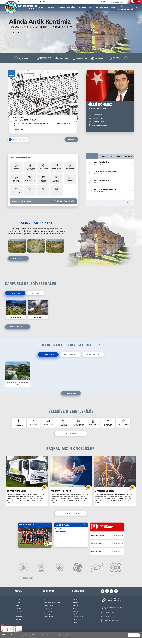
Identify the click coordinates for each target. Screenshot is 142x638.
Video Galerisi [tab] (35, 293)
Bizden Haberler (19, 611)
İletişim (45, 1)
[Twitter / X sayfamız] (101, 1)
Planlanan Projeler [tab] (48, 354)
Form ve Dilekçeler (48, 611)
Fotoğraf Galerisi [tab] (15, 293)
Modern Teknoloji (61, 490)
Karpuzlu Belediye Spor (27, 525)
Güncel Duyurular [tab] (92, 155)
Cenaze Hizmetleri (48, 616)
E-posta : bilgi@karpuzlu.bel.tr (111, 620)
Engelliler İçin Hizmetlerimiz (50, 614)
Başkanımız (18, 605)
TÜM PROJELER (71, 393)
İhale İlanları (33, 1)
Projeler (40, 1)
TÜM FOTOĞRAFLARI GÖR (17, 326)
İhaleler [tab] (104, 156)
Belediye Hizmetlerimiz (49, 605)
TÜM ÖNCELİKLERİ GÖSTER (71, 513)
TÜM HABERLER (70, 139)
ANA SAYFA (42, 7)
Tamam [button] (134, 635)
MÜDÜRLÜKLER (71, 7)
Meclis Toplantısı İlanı (101, 162)
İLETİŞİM (113, 7)
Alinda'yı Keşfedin (16, 33)
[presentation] (15, 58)
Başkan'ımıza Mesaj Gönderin (99, 125)
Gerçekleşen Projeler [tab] (92, 354)
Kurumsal (18, 602)
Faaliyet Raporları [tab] (128, 156)
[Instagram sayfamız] (104, 1)
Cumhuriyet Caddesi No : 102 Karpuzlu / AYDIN (114, 608)
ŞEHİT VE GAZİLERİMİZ (102, 7)
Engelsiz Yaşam (104, 490)
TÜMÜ (85, 525)
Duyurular (26, 1)
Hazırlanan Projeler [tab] (70, 354)
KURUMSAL (61, 7)
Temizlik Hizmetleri (48, 608)
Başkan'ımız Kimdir (97, 115)
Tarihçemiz (18, 608)
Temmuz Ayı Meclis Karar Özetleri (105, 171)
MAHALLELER (51, 7)
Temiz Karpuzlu (16, 490)
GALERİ (90, 7)
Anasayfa (18, 600)
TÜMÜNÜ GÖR (129, 203)
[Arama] (137, 7)
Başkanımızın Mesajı (20, 616)
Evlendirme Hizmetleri (49, 600)
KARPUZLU (82, 7)
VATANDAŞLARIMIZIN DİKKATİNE (105, 189)
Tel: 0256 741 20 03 (109, 612)
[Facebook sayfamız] (99, 1)
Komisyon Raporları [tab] (116, 156)
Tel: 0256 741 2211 (109, 616)
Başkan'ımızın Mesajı (97, 118)
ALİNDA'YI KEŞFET (18, 258)
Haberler (20, 1)
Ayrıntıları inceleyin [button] (64, 635)
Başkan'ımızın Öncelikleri (98, 121)
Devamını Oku (19, 129)
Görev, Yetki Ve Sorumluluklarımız (52, 602)
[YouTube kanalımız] (106, 1)
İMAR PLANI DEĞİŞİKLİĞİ (25, 119)
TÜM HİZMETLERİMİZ (71, 433)
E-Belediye (75, 600)
